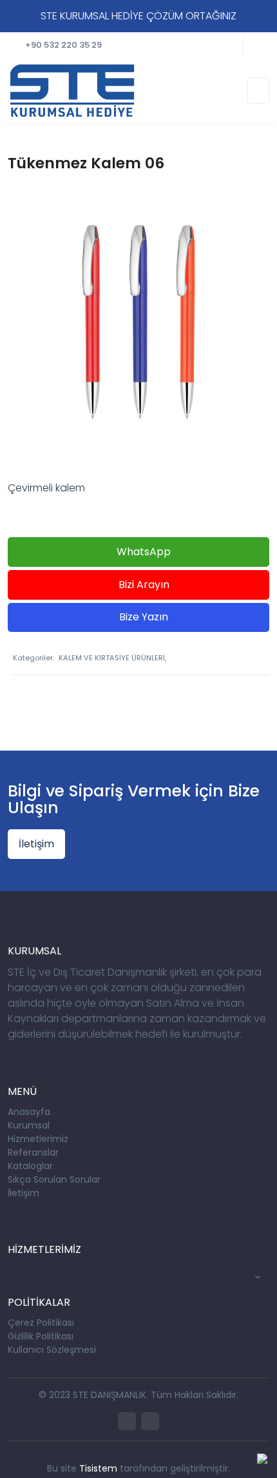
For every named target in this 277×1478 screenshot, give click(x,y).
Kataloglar (30, 1165)
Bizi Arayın (142, 584)
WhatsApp (142, 551)
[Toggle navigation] (258, 90)
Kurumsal (29, 1125)
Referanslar (33, 1152)
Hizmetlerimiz (38, 1138)
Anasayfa (29, 1111)
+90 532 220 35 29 (63, 45)
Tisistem (98, 1468)
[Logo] (72, 90)
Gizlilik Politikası (40, 1336)
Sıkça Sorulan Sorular (54, 1179)
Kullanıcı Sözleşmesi (52, 1349)
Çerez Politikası (41, 1322)
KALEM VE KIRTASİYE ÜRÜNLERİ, (112, 658)
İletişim (36, 843)
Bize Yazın (142, 616)
